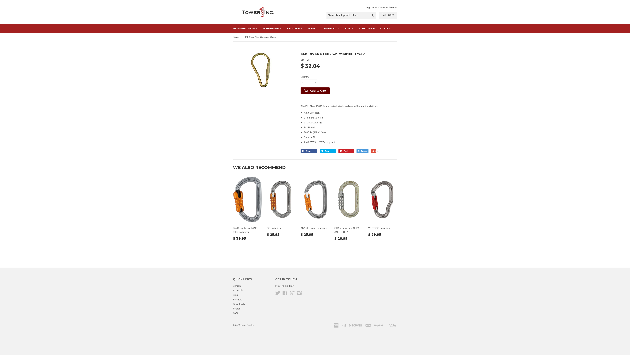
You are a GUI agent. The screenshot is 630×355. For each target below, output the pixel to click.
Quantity (305, 76)
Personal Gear (244, 28)
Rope (312, 28)
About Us (238, 290)
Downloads (239, 304)
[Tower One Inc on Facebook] (285, 294)
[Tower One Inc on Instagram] (299, 294)
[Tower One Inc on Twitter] (277, 294)
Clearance (367, 28)
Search (237, 285)
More (384, 28)
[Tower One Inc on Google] (292, 294)
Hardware (271, 28)
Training (330, 28)
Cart (390, 15)
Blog (235, 294)
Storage (293, 28)
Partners (237, 299)
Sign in (370, 7)
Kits (348, 28)
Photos (237, 308)
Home (236, 37)
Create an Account (387, 7)
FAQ (235, 313)
